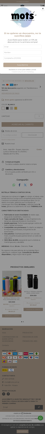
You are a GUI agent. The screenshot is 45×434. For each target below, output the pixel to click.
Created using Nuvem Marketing (22, 72)
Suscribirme (22, 65)
